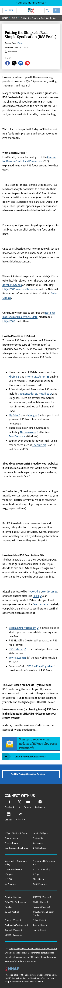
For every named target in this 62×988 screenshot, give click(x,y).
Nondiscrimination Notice (16, 848)
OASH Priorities (40, 884)
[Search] (47, 10)
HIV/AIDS (7, 321)
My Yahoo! (14, 415)
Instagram (40, 807)
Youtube (28, 807)
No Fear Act (10, 884)
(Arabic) (12, 911)
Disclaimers (38, 843)
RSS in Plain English (39, 666)
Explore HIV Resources (31, 3)
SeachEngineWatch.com (22, 628)
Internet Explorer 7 (36, 376)
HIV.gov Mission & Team (16, 833)
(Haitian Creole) (43, 913)
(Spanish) (13, 897)
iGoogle (32, 415)
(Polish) (39, 920)
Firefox (13, 376)
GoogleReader (26, 393)
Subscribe (20, 819)
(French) (13, 920)
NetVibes (43, 393)
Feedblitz (38, 445)
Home (5, 18)
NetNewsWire (28, 432)
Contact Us (38, 838)
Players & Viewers (13, 869)
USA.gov (9, 874)
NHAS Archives (39, 848)
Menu (11, 10)
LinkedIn (9, 819)
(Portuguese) (16, 925)
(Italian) (40, 925)
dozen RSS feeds (12, 285)
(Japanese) (14, 934)
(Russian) (41, 906)
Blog (14, 18)
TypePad (33, 591)
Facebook (9, 807)
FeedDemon (16, 436)
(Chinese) (42, 897)
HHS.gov (37, 874)
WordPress (48, 591)
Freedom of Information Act (44, 863)
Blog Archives (11, 838)
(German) (13, 930)
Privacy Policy (11, 843)
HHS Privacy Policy (41, 869)
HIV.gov (20, 43)
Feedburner (39, 604)
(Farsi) (39, 930)
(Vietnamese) (16, 902)
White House (39, 879)
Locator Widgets (40, 833)
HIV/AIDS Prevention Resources (20, 289)
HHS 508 (8, 879)
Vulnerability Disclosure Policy (16, 863)
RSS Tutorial (16, 649)
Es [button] (56, 10)
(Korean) (40, 902)
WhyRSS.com (16, 657)
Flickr (36, 596)
